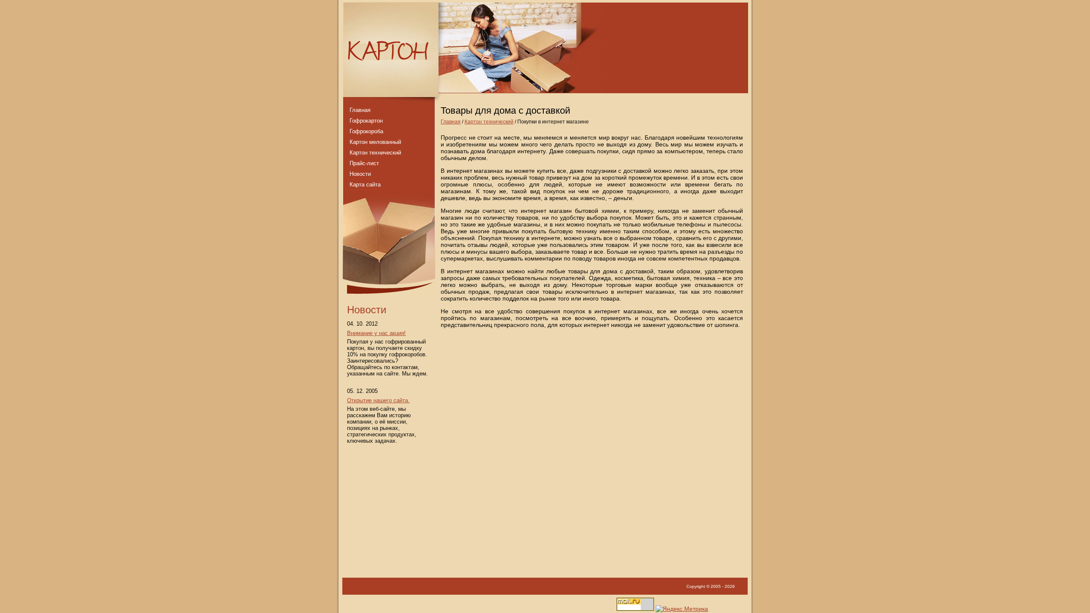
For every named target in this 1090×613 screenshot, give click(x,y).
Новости (360, 174)
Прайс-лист (364, 163)
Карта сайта (365, 184)
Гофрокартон (366, 120)
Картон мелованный (375, 142)
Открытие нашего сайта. (378, 400)
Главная (451, 122)
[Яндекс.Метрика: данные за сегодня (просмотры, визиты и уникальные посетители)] (682, 608)
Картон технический (489, 122)
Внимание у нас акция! (376, 333)
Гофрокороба (366, 131)
